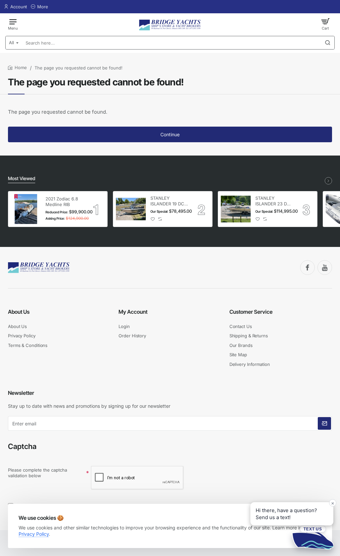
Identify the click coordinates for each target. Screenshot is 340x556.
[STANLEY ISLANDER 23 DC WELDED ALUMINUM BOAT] (236, 209)
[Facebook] (307, 267)
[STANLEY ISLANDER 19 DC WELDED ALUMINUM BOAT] (131, 209)
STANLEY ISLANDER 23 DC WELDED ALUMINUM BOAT (274, 201)
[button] (153, 219)
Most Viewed (21, 178)
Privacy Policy (34, 534)
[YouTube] (324, 267)
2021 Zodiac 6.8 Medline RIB (61, 201)
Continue (170, 134)
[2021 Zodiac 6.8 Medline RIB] (26, 209)
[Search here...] (327, 42)
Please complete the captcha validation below (37, 472)
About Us (19, 311)
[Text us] (312, 537)
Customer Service (251, 311)
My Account (133, 311)
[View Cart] (325, 24)
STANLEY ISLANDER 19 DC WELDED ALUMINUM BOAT (169, 201)
